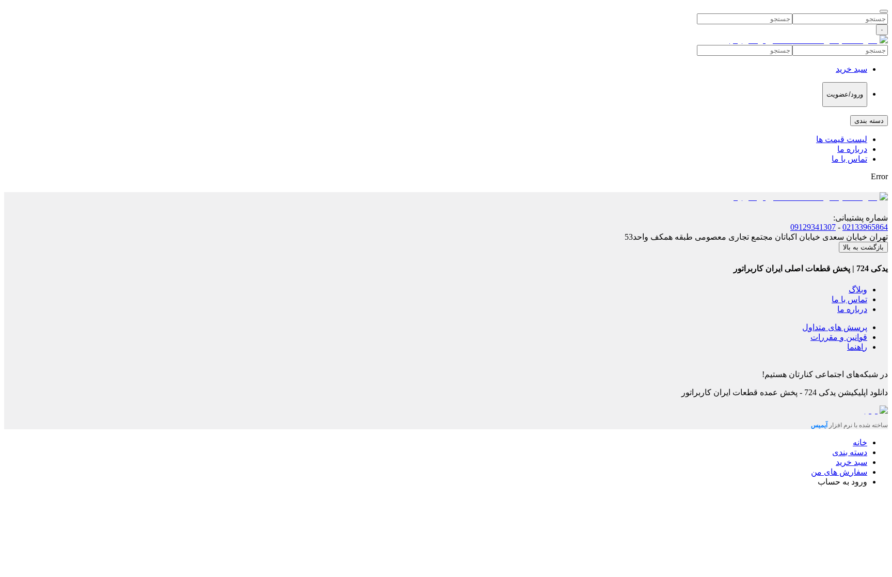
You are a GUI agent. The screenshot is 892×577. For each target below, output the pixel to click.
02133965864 (865, 227)
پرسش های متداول (834, 327)
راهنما (857, 346)
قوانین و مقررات (838, 337)
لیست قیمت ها (841, 139)
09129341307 (813, 227)
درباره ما (852, 149)
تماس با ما (849, 158)
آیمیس (820, 425)
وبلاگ (858, 289)
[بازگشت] (884, 11)
